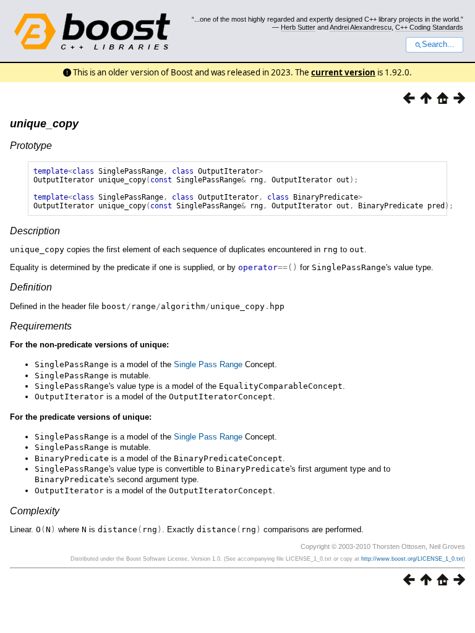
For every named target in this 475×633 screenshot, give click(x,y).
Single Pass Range (208, 364)
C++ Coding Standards (429, 27)
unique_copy (44, 123)
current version (343, 72)
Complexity (34, 511)
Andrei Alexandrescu (361, 27)
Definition (31, 287)
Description (35, 231)
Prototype (31, 145)
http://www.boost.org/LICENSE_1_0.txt (412, 559)
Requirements (41, 326)
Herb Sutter (298, 27)
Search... (438, 44)
